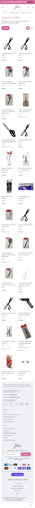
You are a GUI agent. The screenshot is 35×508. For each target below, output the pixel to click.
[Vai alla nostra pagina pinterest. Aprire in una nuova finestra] (27, 404)
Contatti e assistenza (17, 486)
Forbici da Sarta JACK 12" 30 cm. (26, 225)
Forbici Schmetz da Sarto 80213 (24, 372)
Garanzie (5, 438)
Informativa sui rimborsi (9, 417)
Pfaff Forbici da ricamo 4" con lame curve (25, 169)
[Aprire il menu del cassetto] (2, 7)
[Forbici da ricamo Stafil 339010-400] (9, 215)
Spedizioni (6, 430)
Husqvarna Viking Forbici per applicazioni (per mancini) (26, 343)
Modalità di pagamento (9, 433)
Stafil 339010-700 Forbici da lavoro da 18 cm (26, 254)
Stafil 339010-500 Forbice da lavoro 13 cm (9, 284)
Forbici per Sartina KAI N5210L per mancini (8, 372)
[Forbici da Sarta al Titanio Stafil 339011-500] (9, 71)
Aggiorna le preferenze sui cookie (17, 479)
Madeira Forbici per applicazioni (7, 169)
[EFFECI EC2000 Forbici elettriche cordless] (26, 303)
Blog (17, 493)
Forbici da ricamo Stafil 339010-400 (8, 225)
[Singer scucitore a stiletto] (9, 186)
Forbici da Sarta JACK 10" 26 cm (26, 54)
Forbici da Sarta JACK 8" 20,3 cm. (9, 314)
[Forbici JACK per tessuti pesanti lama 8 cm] (26, 100)
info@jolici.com (11, 400)
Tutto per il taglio (14, 13)
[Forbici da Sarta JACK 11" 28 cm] (26, 130)
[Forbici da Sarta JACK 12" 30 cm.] (26, 215)
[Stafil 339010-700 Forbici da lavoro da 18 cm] (26, 243)
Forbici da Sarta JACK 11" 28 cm (25, 141)
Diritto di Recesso (8, 435)
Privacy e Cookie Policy (9, 440)
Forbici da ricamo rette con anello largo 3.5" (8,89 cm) (25, 285)
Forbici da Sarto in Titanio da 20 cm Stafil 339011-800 (8, 255)
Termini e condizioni (8, 428)
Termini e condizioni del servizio (11, 414)
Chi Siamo (17, 483)
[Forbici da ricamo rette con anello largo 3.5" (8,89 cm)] (26, 273)
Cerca (5, 412)
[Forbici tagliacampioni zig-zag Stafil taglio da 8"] (9, 130)
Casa (4, 13)
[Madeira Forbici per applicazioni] (9, 158)
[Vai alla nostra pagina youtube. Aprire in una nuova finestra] (22, 404)
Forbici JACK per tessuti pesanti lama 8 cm (25, 111)
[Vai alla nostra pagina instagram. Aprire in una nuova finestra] (11, 404)
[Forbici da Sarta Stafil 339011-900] (26, 71)
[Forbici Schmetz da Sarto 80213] (26, 361)
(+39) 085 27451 (13, 394)
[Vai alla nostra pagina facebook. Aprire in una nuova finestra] (5, 404)
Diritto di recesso (7, 419)
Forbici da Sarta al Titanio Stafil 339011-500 (9, 82)
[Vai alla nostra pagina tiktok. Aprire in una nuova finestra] (16, 404)
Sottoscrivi (25, 454)
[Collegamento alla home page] (17, 446)
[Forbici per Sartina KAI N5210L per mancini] (9, 361)
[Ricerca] (28, 7)
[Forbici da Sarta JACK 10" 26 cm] (26, 43)
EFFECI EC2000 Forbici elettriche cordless (25, 314)
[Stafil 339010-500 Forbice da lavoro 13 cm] (9, 273)
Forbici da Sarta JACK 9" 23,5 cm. (9, 54)
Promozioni (18, 491)
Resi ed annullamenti (9, 421)
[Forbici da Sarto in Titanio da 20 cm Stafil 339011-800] (9, 243)
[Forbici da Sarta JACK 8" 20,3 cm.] (9, 303)
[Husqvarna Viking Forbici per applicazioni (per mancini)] (26, 331)
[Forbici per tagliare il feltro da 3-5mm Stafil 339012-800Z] (9, 100)
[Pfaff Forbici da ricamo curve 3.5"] (9, 331)
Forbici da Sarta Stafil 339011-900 (25, 82)
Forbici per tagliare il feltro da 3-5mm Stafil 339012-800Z (8, 111)
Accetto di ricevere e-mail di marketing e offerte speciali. (19, 459)
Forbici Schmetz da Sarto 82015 (24, 197)
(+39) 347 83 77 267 (15, 397)
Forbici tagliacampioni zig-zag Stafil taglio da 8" (9, 141)
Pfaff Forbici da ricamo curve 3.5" (8, 342)
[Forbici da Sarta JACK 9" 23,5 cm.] (9, 43)
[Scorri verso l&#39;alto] (30, 499)
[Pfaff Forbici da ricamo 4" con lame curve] (26, 158)
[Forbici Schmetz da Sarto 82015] (26, 186)
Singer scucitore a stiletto (7, 197)
